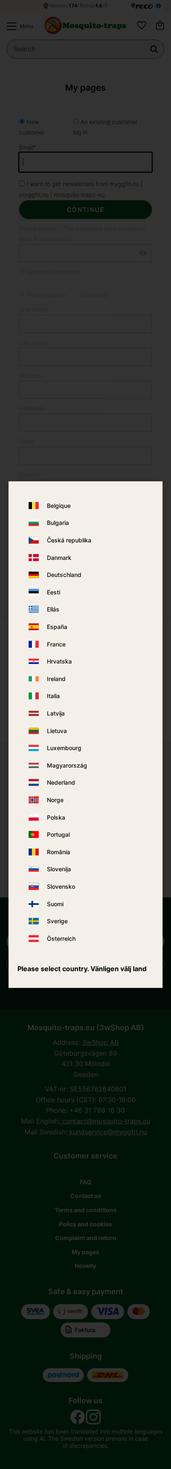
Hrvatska (59, 661)
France (56, 644)
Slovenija (59, 869)
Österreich (61, 938)
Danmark (59, 557)
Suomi (55, 903)
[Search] (154, 49)
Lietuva (57, 730)
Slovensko (61, 886)
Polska (56, 817)
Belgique (59, 505)
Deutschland (64, 575)
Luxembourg (64, 747)
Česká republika (69, 540)
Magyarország (67, 765)
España (57, 626)
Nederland (61, 782)
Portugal (58, 834)
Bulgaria (58, 523)
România (58, 851)
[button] (17, 26)
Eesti (53, 592)
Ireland (56, 678)
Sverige (57, 921)
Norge (55, 799)
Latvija (56, 713)
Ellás (53, 609)
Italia (53, 696)
